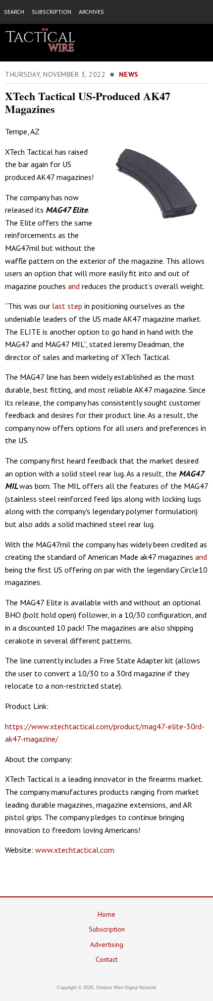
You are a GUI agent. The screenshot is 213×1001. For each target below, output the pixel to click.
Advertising (106, 944)
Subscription (107, 929)
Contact (106, 959)
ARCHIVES (91, 11)
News (129, 74)
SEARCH (14, 11)
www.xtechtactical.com (74, 850)
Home (106, 914)
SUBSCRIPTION (51, 11)
